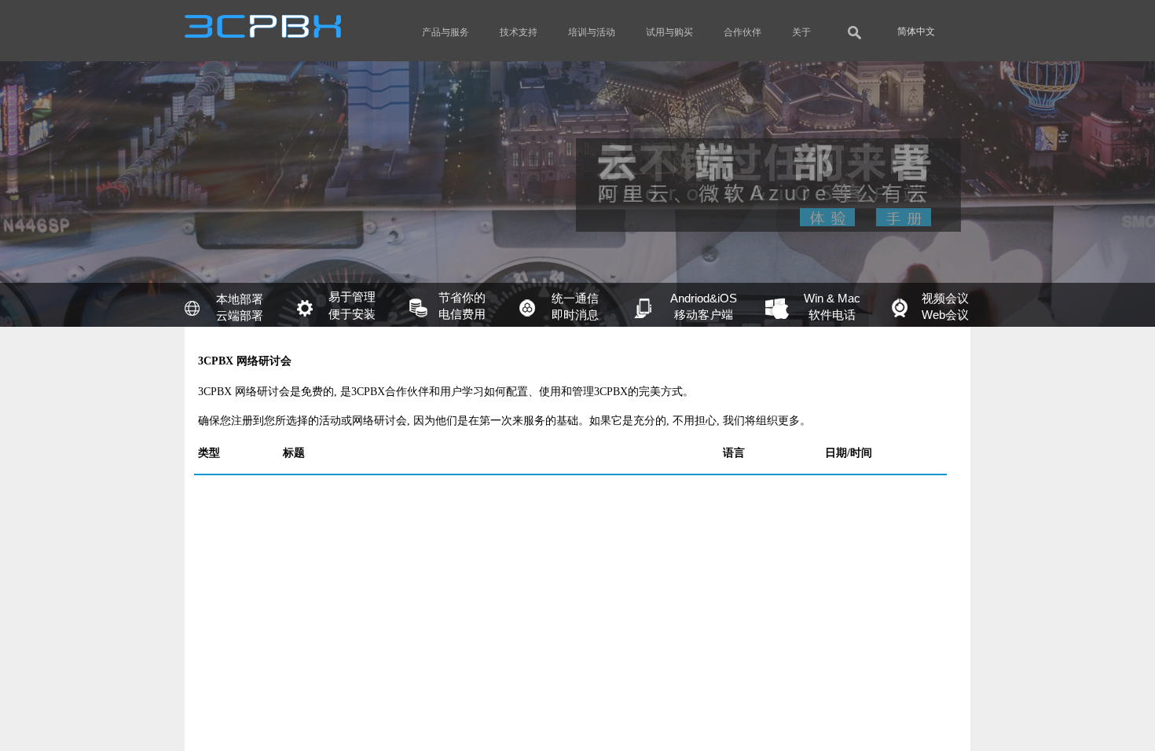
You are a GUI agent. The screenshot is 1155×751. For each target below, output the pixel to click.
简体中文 (916, 31)
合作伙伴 (742, 32)
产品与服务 (445, 32)
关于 (801, 32)
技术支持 (518, 32)
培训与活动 (591, 32)
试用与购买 (669, 32)
